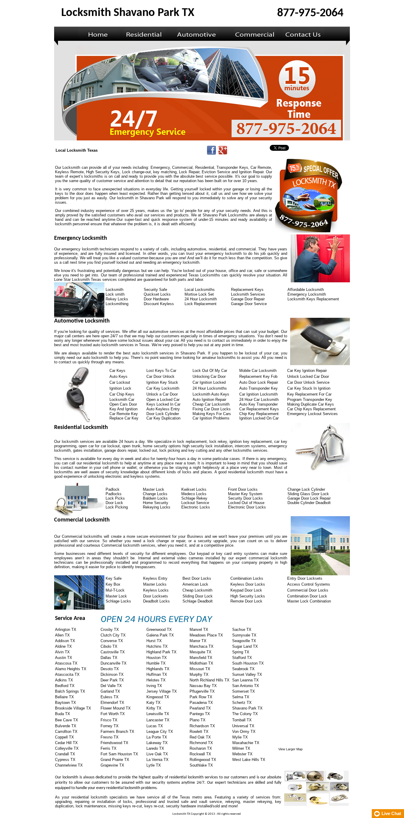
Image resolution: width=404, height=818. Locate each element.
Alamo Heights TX (70, 669)
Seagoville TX (244, 641)
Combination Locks (246, 578)
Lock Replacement (200, 304)
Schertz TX (242, 702)
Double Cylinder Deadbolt (309, 502)
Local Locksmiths (200, 289)
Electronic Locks (195, 507)
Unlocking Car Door (209, 376)
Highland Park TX (161, 652)
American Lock (195, 584)
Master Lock (153, 489)
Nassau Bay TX (203, 685)
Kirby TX (153, 708)
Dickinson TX (112, 674)
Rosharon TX (201, 748)
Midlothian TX (201, 663)
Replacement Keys (247, 289)
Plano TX (198, 720)
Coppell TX (64, 737)
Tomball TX (242, 720)
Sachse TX (241, 629)
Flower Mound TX (116, 708)
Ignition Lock (120, 388)
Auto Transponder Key (258, 388)
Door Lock (114, 502)
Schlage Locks (118, 601)
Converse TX (112, 641)
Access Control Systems (308, 584)
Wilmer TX (241, 748)
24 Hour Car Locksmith (259, 399)
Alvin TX (62, 652)
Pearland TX (200, 708)
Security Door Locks (245, 498)
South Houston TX (248, 663)
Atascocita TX (67, 674)
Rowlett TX (199, 731)
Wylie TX (240, 737)
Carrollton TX (66, 731)
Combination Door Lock (307, 596)
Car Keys (117, 370)
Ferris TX (109, 748)
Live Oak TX (157, 754)
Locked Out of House (246, 502)
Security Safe (155, 289)
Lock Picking (117, 507)
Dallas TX (109, 657)
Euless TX (110, 697)
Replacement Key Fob (258, 376)
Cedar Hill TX (66, 743)
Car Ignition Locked (209, 382)
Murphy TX (199, 674)
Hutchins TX (157, 646)
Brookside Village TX (73, 708)
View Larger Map (290, 749)
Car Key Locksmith (162, 388)
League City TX (159, 731)
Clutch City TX (113, 635)
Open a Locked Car (163, 399)
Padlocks (114, 494)
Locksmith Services (248, 294)
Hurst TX (154, 641)
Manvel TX (199, 629)
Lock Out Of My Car (210, 370)
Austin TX (63, 657)
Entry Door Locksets (304, 578)
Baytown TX (65, 702)
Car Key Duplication (163, 418)
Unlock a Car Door (162, 394)
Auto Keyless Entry (163, 409)
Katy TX (153, 702)
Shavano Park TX (247, 708)
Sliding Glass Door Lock (308, 494)
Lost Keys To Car (161, 370)
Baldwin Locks (155, 498)
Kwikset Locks (193, 489)
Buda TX (62, 714)
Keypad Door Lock (246, 590)
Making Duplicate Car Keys (310, 404)
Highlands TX (157, 669)
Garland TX (110, 691)
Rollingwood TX (203, 759)
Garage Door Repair (248, 299)
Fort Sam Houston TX (119, 754)
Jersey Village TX (161, 691)
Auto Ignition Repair (209, 399)
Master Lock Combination (309, 601)
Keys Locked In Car (163, 404)
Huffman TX (156, 674)
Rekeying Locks (156, 507)
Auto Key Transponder (258, 404)
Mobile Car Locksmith (258, 370)
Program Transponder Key (309, 399)
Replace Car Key (123, 418)
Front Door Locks (243, 489)
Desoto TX (110, 669)
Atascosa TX (66, 663)
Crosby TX (110, 629)
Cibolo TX (109, 646)
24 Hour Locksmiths (210, 388)
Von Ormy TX (244, 731)
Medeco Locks (193, 494)
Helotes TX (156, 680)
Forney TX (110, 726)
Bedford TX (65, 685)
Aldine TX (63, 646)
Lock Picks (115, 498)
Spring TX (240, 652)
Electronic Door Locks (247, 507)
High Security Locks (247, 596)
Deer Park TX (112, 680)
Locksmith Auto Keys (211, 394)
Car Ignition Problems (211, 418)
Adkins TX (64, 680)
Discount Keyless (159, 304)
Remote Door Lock (246, 601)
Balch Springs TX (70, 691)
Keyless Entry (155, 578)
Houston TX (156, 657)
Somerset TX (243, 691)
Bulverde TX (65, 726)
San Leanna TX (245, 680)
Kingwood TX (157, 697)
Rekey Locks (117, 299)
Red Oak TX (200, 737)
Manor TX (198, 641)
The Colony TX (245, 714)
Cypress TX (65, 759)
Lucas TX (154, 726)
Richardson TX (202, 726)
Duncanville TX (114, 663)
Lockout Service (195, 502)
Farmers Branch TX (117, 731)
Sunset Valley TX (247, 674)
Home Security (155, 502)
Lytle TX (153, 765)
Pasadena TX (201, 702)
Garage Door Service (249, 304)
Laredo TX (155, 748)
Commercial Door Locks (307, 590)
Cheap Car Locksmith (211, 404)
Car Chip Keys (121, 394)
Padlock (112, 489)
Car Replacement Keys (259, 409)
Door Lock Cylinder (162, 414)
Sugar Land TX (245, 646)
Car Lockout (119, 382)
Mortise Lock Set (199, 294)
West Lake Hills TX (248, 759)
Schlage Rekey (194, 498)
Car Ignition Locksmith (258, 394)
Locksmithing (117, 304)
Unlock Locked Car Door (308, 376)
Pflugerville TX (202, 691)
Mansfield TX (201, 657)
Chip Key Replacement (259, 414)
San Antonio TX (245, 685)
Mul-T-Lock (115, 590)
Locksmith (114, 289)
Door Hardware (156, 299)
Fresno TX (110, 737)
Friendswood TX (114, 743)
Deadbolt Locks (156, 601)
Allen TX (62, 635)
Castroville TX (113, 652)
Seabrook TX (243, 669)
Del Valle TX (111, 685)
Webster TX (242, 754)
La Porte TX (156, 737)
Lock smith (115, 294)
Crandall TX (65, 754)
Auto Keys (118, 376)
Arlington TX (65, 629)
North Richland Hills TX (210, 680)
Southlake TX (201, 765)
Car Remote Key (123, 414)
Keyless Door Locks (247, 584)
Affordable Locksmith (305, 289)
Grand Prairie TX (115, 759)
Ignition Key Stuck (162, 382)
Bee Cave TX (66, 720)
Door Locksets (155, 596)
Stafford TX (242, 657)
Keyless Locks (156, 590)
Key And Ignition (123, 409)
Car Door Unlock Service (308, 382)
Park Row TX (201, 697)
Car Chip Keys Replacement (311, 409)
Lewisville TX (157, 714)
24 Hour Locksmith (201, 299)
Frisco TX (109, 720)
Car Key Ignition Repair (307, 370)
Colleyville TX (67, 748)
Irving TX (154, 685)
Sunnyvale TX (244, 635)
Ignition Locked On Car (259, 418)
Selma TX (240, 697)
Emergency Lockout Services (312, 414)
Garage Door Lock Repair (309, 498)
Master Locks (155, 584)
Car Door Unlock (160, 376)
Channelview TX (69, 765)
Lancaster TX (157, 720)
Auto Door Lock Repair (258, 382)
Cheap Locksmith (197, 590)
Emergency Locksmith (306, 294)
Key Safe (114, 578)
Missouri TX (200, 669)
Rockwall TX (200, 754)
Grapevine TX (112, 765)
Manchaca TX (202, 646)
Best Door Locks (196, 578)
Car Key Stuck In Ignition (308, 388)
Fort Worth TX (113, 714)
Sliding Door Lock (197, 596)
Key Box (113, 584)
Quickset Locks (157, 294)
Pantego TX (200, 714)
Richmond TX (201, 743)
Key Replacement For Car (309, 394)
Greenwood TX (159, 629)
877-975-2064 (310, 13)
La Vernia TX (157, 759)
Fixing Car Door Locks (212, 409)
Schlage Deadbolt (197, 601)
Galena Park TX (160, 635)
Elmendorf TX (112, 702)
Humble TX (156, 663)
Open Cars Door (123, 404)
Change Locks (155, 494)
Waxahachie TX (245, 743)
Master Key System (245, 494)
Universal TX (243, 726)
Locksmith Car (121, 399)
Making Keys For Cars (212, 414)
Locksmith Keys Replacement (313, 299)
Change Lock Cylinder (306, 489)
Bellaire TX (64, 697)
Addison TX (65, 641)
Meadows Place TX (206, 635)
